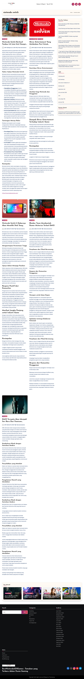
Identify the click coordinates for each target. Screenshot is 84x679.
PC (30, 616)
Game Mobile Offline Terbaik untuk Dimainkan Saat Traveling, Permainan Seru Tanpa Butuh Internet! (69, 47)
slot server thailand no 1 (64, 82)
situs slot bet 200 (62, 92)
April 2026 (58, 611)
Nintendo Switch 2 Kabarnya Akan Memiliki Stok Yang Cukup (14, 225)
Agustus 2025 (59, 618)
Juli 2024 (58, 644)
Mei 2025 (58, 624)
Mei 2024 (58, 646)
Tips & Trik (50, 4)
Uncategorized (32, 622)
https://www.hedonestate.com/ (10, 193)
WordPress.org (5, 658)
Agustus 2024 (59, 642)
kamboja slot (61, 86)
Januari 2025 (59, 632)
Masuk (3, 653)
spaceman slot (61, 89)
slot (59, 95)
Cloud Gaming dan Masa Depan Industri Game (69, 28)
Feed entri (4, 655)
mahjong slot (61, 76)
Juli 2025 (58, 620)
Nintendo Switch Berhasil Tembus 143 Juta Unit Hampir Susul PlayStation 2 (14, 44)
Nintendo (5, 39)
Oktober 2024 (59, 638)
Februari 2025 (59, 630)
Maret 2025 (59, 628)
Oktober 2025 (59, 615)
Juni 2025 (58, 622)
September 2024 (60, 640)
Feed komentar (5, 657)
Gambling (47, 593)
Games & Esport (41, 4)
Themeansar (52, 677)
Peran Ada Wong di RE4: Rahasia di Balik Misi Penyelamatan (11, 597)
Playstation (8, 593)
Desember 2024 (60, 634)
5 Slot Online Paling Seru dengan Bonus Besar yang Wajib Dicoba (51, 597)
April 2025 (58, 626)
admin (5, 47)
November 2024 (60, 636)
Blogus (45, 677)
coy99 (65, 111)
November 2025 (60, 613)
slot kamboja (61, 79)
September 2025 (60, 616)
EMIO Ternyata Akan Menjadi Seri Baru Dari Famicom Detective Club (14, 421)
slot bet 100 (61, 102)
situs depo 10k (61, 99)
